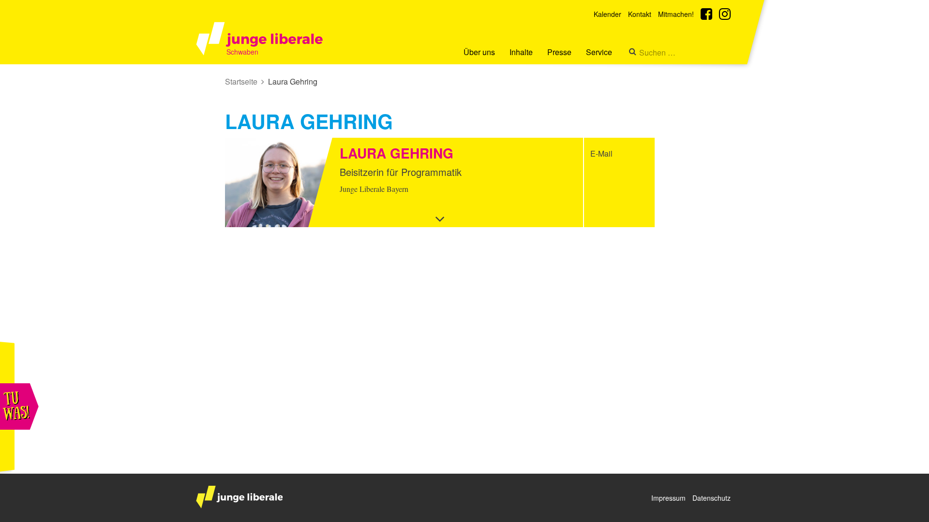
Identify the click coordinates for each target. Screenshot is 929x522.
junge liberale (239, 497)
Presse (559, 52)
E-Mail (601, 153)
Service (599, 52)
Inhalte (521, 52)
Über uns (479, 52)
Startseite (241, 81)
